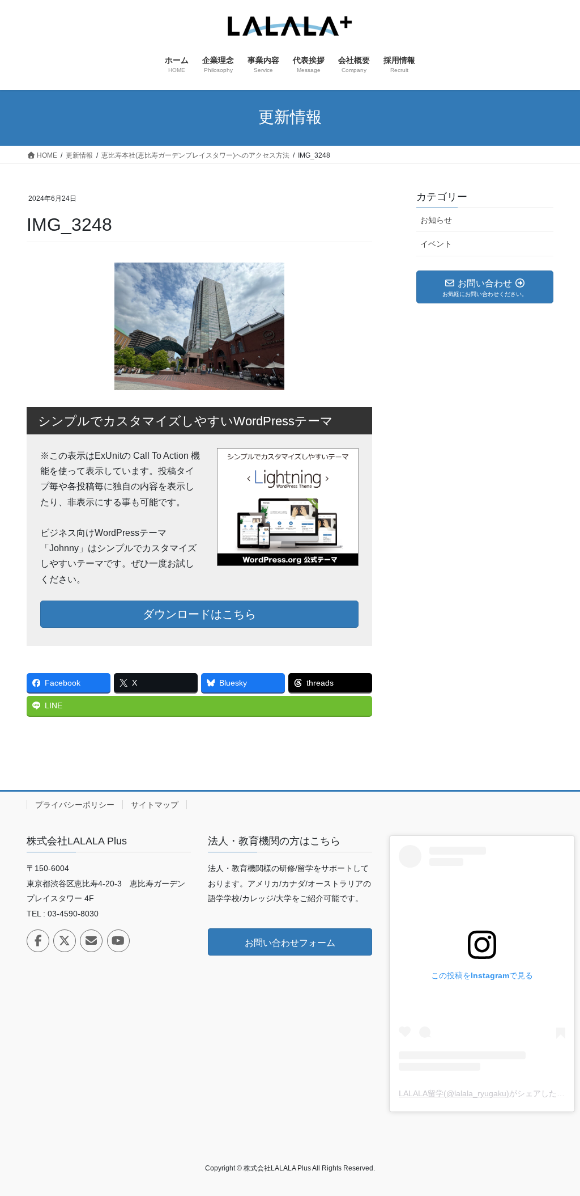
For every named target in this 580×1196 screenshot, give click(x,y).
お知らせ (436, 220)
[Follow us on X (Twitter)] (64, 940)
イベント (436, 243)
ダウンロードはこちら (199, 614)
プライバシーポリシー (74, 804)
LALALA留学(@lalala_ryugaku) (454, 1093)
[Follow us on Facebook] (38, 940)
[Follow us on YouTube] (118, 940)
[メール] (91, 940)
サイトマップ (154, 804)
